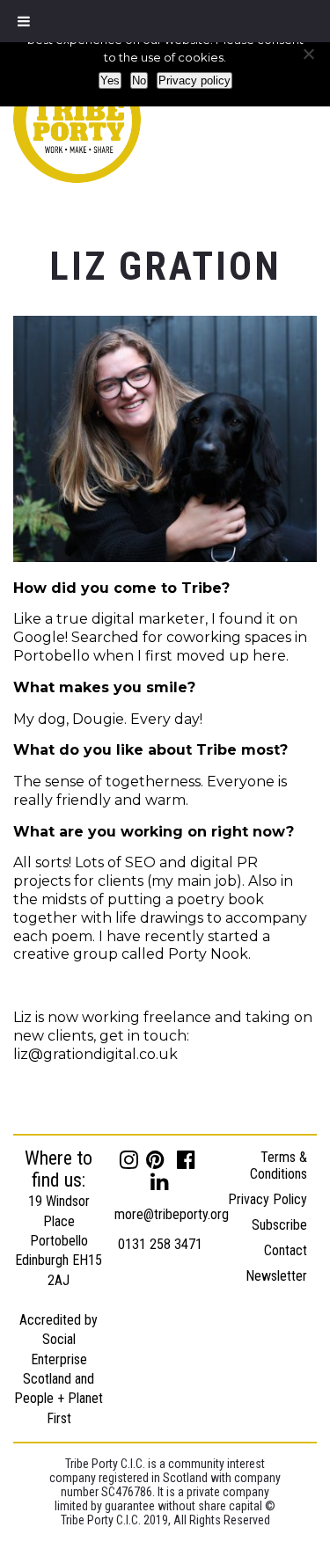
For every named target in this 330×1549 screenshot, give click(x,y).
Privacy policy (194, 80)
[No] (308, 53)
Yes (110, 80)
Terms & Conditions (278, 1165)
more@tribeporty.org (171, 1214)
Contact (285, 1250)
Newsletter (276, 1276)
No (139, 80)
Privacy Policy (267, 1199)
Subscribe (279, 1225)
